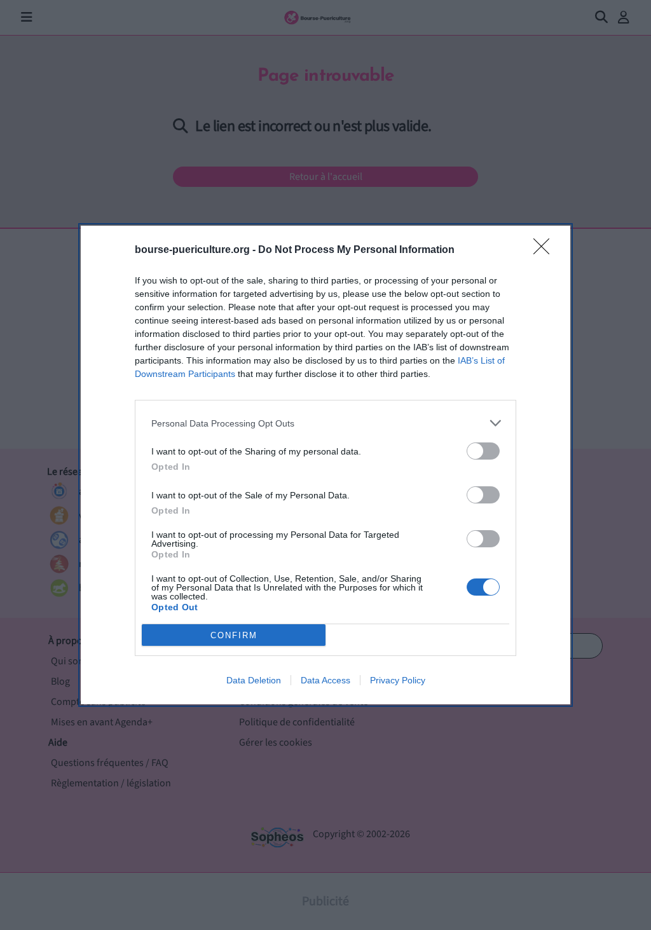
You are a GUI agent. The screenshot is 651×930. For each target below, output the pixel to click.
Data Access (325, 680)
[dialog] (325, 465)
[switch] (483, 451)
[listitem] (325, 423)
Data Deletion (253, 680)
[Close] (545, 250)
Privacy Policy (397, 680)
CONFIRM (233, 635)
